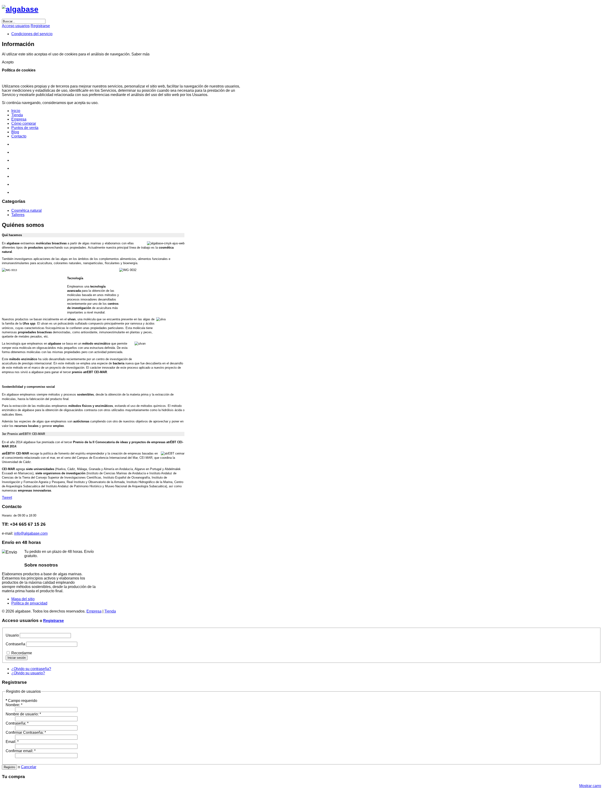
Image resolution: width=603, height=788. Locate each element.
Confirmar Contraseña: (26, 732)
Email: (12, 742)
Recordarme (21, 653)
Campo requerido (21, 701)
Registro (9, 767)
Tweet (7, 498)
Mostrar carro (590, 786)
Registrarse (53, 621)
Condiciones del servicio (32, 34)
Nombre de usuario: (23, 714)
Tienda (110, 611)
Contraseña (15, 644)
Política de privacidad (29, 603)
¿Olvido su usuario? (28, 673)
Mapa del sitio (23, 599)
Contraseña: (17, 723)
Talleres (17, 215)
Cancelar (28, 767)
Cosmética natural (26, 210)
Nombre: (14, 705)
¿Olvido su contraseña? (31, 669)
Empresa (94, 611)
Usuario (12, 635)
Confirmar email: (21, 751)
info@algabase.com (31, 533)
